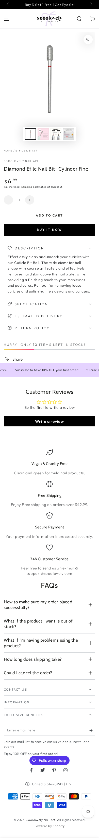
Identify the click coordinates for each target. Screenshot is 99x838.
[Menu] (6, 19)
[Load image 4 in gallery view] (68, 134)
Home (8, 150)
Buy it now (49, 230)
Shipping (26, 186)
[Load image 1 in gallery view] (30, 134)
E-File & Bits (25, 150)
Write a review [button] (49, 421)
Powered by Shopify (50, 826)
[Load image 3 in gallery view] (55, 134)
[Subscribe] (92, 730)
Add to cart (49, 215)
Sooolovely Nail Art (21, 161)
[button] (79, 19)
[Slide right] (91, 4)
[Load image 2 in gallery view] (43, 134)
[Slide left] (8, 4)
